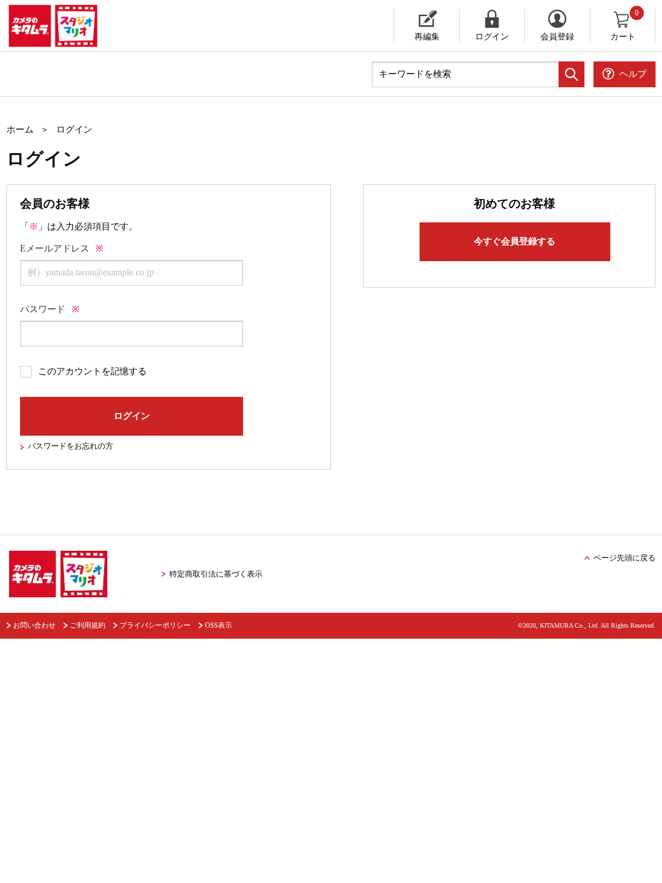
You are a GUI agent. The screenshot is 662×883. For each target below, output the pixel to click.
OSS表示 (218, 625)
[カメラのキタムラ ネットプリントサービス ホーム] (121, 26)
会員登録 (557, 36)
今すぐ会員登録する (514, 241)
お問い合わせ (34, 625)
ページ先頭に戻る (624, 557)
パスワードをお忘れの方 (70, 446)
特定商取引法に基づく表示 (215, 574)
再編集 (427, 36)
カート (624, 25)
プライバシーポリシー (155, 625)
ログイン (492, 36)
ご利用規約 (87, 625)
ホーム (20, 129)
